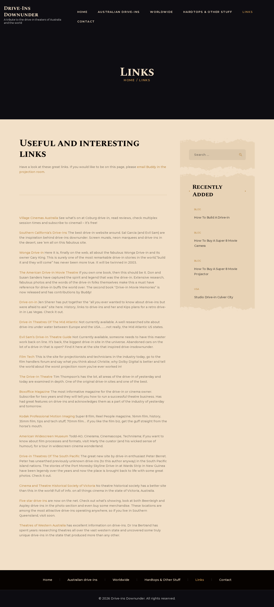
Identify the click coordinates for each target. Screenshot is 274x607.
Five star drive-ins (33, 501)
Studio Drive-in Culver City (213, 297)
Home (129, 80)
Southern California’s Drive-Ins (43, 233)
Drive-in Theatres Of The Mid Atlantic (48, 322)
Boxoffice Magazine (34, 392)
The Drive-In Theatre (35, 377)
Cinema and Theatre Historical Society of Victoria (57, 486)
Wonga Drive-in (31, 253)
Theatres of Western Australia (42, 525)
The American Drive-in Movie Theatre (48, 272)
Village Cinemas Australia (38, 218)
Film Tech (26, 357)
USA (196, 289)
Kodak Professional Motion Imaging (47, 416)
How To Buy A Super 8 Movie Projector (215, 271)
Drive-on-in (28, 302)
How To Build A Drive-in (211, 217)
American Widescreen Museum (43, 436)
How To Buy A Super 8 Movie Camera (215, 243)
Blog (197, 209)
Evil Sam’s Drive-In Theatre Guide (45, 337)
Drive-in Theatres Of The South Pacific (49, 456)
